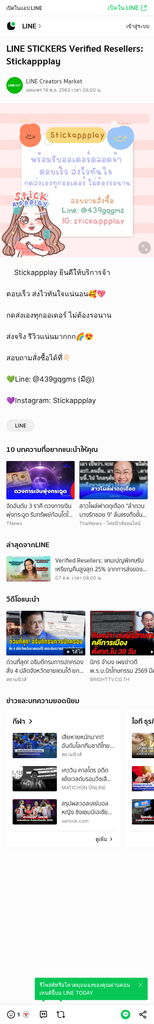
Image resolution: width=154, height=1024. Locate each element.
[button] (18, 1014)
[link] (43, 1014)
